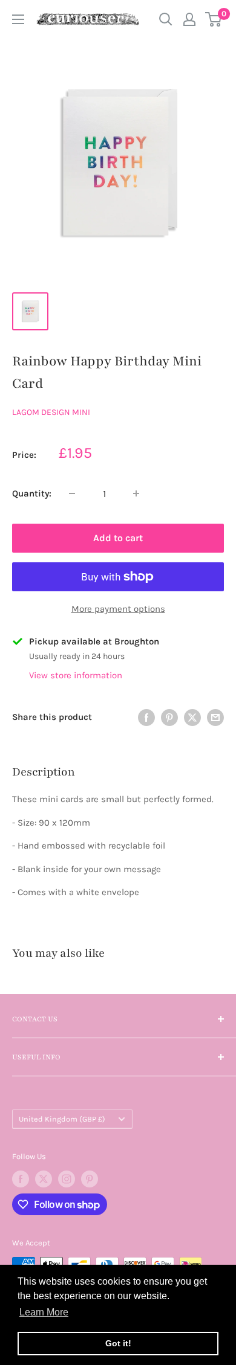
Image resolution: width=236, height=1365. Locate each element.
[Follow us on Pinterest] (89, 1179)
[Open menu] (18, 19)
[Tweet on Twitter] (192, 717)
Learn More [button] (43, 1312)
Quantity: (31, 493)
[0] (213, 19)
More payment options (118, 608)
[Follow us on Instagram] (66, 1179)
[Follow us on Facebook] (20, 1179)
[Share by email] (215, 717)
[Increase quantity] (136, 493)
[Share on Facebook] (146, 717)
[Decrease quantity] (72, 493)
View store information (75, 675)
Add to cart (118, 538)
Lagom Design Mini (51, 412)
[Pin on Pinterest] (169, 717)
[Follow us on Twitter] (43, 1179)
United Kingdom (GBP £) (62, 1118)
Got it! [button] (118, 1343)
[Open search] (165, 19)
